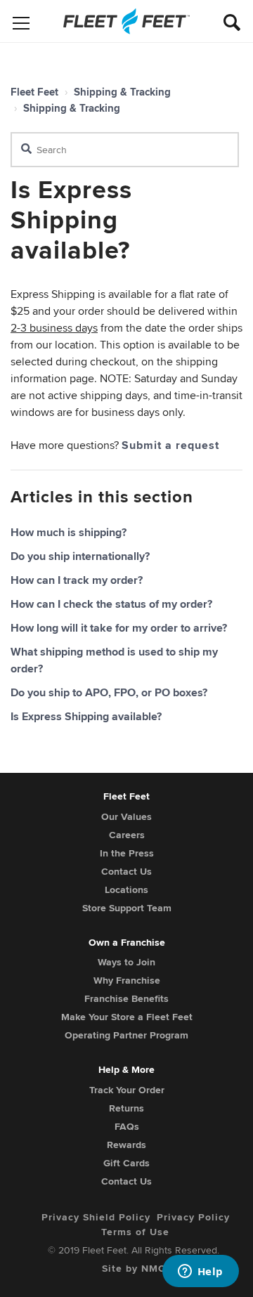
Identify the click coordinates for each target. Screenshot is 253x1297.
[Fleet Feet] (126, 21)
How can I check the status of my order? (111, 604)
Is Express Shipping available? (86, 716)
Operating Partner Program (126, 1035)
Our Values (126, 816)
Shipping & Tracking (122, 92)
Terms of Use (135, 1232)
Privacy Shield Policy (95, 1217)
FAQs (127, 1126)
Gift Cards (126, 1163)
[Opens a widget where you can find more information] (200, 1272)
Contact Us (126, 871)
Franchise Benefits (126, 998)
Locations (126, 889)
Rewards (126, 1145)
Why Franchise (126, 980)
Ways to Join (126, 962)
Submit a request (170, 445)
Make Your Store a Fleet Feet (127, 1017)
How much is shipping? (68, 532)
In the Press (127, 853)
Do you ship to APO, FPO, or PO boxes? (109, 692)
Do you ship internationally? (80, 556)
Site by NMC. (135, 1268)
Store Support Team (126, 908)
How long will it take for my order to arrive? (119, 628)
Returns (126, 1108)
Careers (127, 835)
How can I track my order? (77, 580)
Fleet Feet (34, 92)
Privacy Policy (193, 1217)
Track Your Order (126, 1090)
